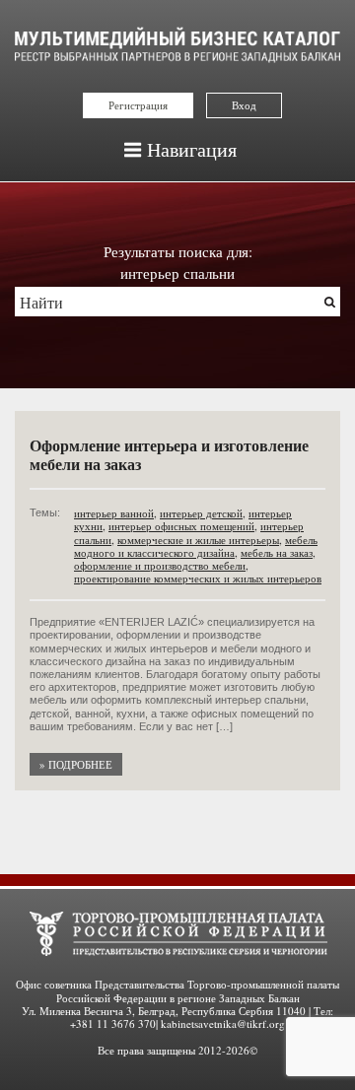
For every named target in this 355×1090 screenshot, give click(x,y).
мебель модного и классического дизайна (196, 546)
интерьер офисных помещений (181, 525)
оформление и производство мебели (160, 565)
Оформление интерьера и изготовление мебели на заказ (169, 454)
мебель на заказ (277, 552)
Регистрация (138, 105)
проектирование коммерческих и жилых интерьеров (197, 578)
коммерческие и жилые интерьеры (198, 539)
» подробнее (75, 764)
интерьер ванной (114, 513)
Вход (244, 105)
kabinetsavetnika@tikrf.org (223, 1023)
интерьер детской (201, 513)
